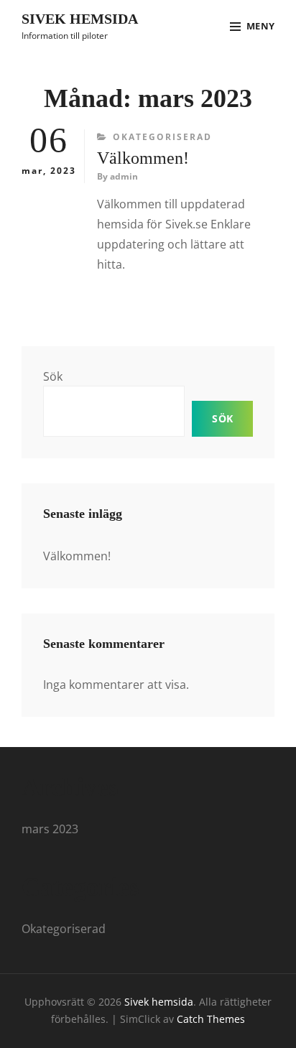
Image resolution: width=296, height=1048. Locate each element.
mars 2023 (50, 829)
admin (124, 176)
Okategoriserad (162, 137)
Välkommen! (143, 158)
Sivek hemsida (80, 19)
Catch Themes (211, 1019)
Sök (53, 376)
